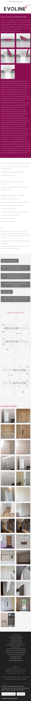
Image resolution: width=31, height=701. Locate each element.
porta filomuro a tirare (16, 638)
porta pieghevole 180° (16, 658)
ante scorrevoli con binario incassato (16, 652)
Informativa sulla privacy (10, 679)
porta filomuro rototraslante (16, 660)
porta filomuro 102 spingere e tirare (16, 644)
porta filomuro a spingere (16, 637)
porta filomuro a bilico (16, 640)
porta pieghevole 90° (16, 656)
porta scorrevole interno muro (16, 654)
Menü (29, 4)
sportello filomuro (16, 646)
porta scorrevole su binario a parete (16, 648)
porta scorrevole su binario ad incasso (16, 650)
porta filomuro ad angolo (16, 642)
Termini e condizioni (21, 679)
